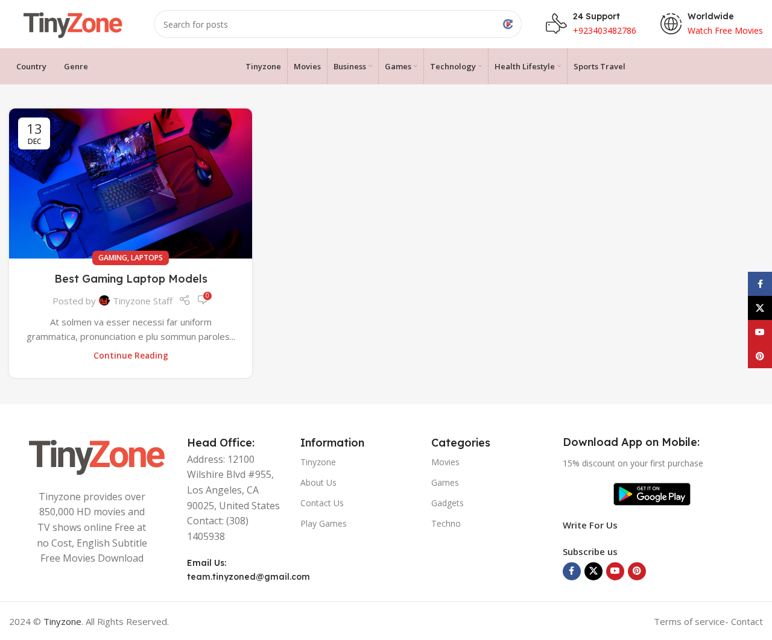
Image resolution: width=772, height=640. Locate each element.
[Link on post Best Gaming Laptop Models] (130, 183)
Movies (445, 462)
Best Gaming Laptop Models (130, 279)
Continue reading (130, 355)
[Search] (508, 24)
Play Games (323, 523)
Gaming (112, 258)
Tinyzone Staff (142, 301)
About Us (318, 482)
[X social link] (593, 571)
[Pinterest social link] (637, 571)
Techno (446, 523)
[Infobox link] (711, 24)
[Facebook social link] (572, 571)
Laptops (147, 258)
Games (445, 482)
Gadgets (447, 503)
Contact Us (322, 503)
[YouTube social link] (615, 571)
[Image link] (92, 454)
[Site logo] (69, 23)
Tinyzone (318, 462)
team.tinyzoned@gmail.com (248, 576)
